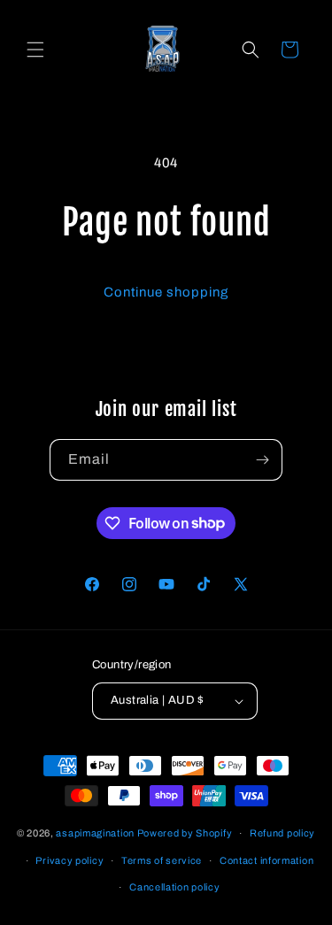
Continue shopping (166, 292)
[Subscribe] (262, 460)
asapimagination (95, 833)
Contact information (266, 860)
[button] (35, 49)
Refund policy (282, 833)
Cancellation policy (174, 887)
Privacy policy (69, 860)
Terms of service (161, 860)
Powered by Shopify (185, 833)
